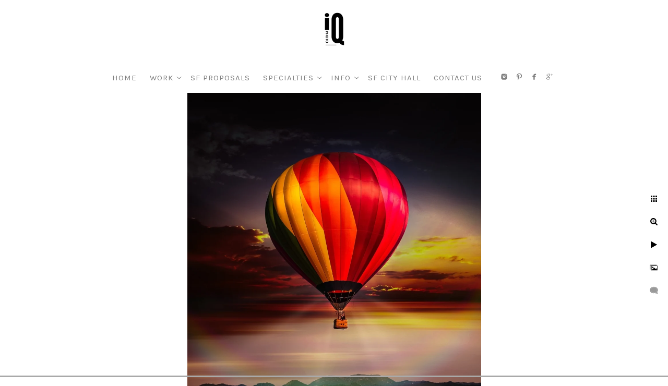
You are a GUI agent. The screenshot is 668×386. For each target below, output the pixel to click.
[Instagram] (504, 76)
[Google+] (549, 76)
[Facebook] (534, 76)
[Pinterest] (519, 76)
